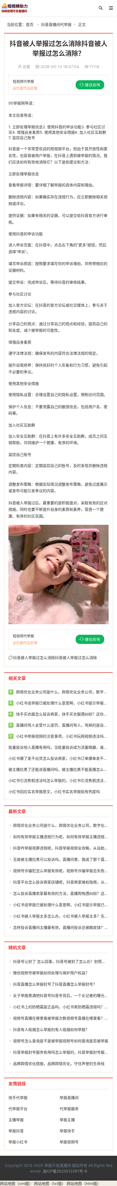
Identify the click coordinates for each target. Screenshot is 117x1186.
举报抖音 (16, 1130)
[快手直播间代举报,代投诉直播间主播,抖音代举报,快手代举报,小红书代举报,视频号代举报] (14, 8)
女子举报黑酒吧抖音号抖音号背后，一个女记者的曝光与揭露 (64, 995)
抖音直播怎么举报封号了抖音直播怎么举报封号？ (55, 984)
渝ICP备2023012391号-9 (65, 1171)
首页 (29, 24)
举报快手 (67, 1130)
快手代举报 (17, 1097)
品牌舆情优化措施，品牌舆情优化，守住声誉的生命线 (58, 1063)
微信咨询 (92, 85)
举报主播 (67, 1119)
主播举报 (16, 1119)
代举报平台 (17, 1108)
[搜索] (100, 8)
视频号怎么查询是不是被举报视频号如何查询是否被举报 (60, 1041)
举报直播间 (69, 1097)
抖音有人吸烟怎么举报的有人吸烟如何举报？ (51, 1029)
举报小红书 (17, 1142)
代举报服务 (69, 1108)
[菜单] (111, 8)
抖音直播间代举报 (56, 24)
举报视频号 (69, 1142)
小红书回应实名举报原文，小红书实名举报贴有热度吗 (54, 791)
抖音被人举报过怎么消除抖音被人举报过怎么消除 (55, 657)
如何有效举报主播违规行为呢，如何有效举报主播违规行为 (62, 836)
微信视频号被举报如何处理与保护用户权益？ (51, 972)
